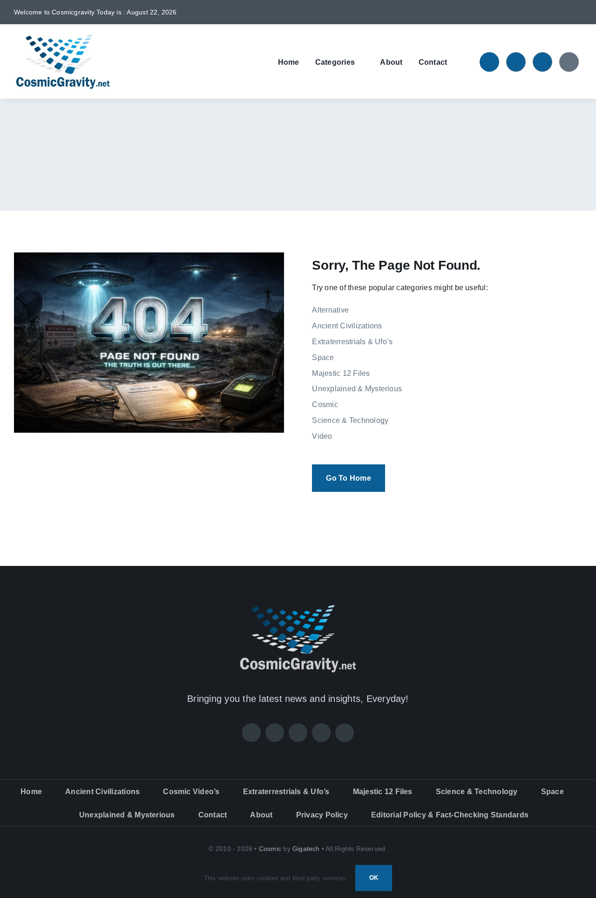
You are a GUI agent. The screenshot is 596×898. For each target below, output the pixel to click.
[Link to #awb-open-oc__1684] (569, 62)
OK (373, 877)
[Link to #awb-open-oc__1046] (489, 62)
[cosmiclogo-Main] (63, 37)
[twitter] (534, 12)
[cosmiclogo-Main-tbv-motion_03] (298, 607)
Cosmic (270, 848)
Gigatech (306, 848)
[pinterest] (564, 12)
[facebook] (519, 12)
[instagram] (549, 12)
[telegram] (579, 12)
